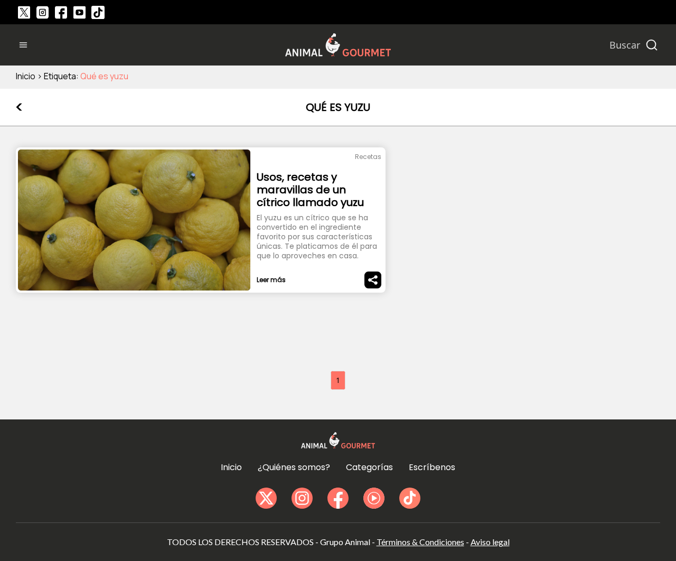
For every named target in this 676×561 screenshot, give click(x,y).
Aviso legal (490, 542)
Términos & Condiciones (420, 542)
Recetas (368, 156)
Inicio (25, 76)
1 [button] (338, 380)
